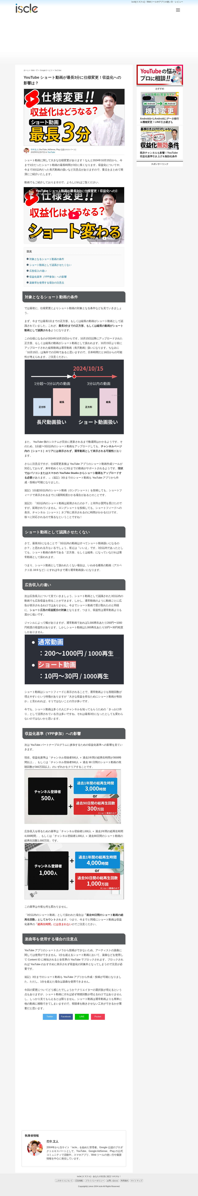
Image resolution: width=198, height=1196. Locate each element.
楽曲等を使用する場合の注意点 (46, 282)
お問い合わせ (112, 1181)
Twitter (50, 1016)
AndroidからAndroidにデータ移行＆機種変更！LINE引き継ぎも (159, 120)
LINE (82, 1016)
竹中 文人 (52, 1141)
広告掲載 (79, 1181)
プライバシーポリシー (95, 1181)
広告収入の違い (38, 271)
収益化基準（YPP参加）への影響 (48, 276)
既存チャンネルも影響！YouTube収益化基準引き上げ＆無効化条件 (159, 154)
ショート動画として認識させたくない (50, 265)
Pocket (98, 1016)
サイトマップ (136, 1181)
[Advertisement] (99, 39)
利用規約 (124, 1181)
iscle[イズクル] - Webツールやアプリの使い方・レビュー (157, 2)
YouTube (51, 152)
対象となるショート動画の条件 (46, 259)
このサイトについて (64, 1181)
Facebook (66, 1016)
